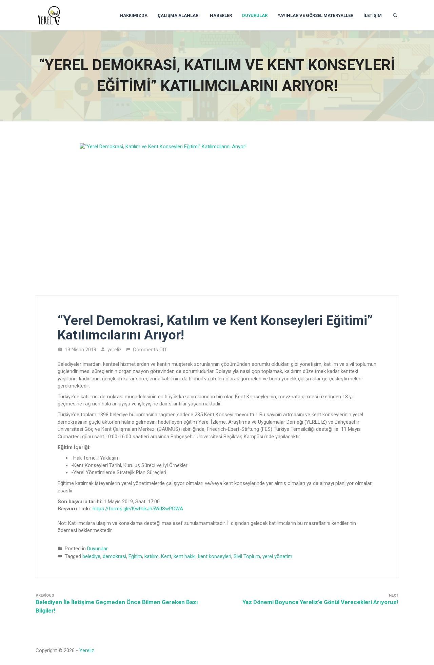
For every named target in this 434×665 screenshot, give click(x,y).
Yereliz (86, 650)
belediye (91, 556)
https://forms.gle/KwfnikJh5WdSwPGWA (138, 509)
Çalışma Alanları (179, 15)
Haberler (221, 15)
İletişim (372, 15)
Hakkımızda (133, 15)
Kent (166, 556)
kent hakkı (185, 556)
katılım (151, 556)
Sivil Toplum (247, 556)
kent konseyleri (214, 556)
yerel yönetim (277, 556)
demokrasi (114, 556)
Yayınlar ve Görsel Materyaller (315, 15)
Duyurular (255, 15)
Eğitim (135, 556)
